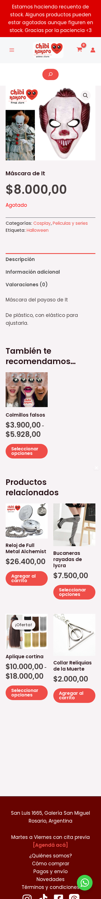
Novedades (50, 879)
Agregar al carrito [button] (23, 578)
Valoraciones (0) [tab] (27, 284)
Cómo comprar (50, 863)
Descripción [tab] (20, 259)
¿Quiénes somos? (50, 855)
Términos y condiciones (50, 887)
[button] (86, 95)
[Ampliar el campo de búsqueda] (50, 74)
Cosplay (42, 223)
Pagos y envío (50, 871)
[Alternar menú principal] (12, 50)
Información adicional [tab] (33, 272)
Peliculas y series (70, 223)
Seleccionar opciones (24, 451)
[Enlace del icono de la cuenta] (92, 50)
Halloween (38, 230)
